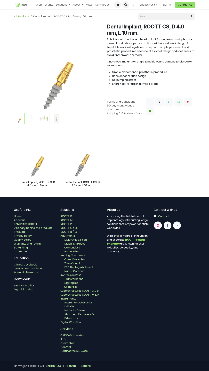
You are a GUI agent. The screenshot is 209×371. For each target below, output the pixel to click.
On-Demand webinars (28, 268)
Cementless (72, 247)
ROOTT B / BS (69, 232)
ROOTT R (66, 216)
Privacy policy (23, 236)
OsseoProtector (74, 259)
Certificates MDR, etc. (74, 351)
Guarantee (67, 343)
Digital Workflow (70, 322)
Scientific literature (26, 272)
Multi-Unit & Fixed (75, 240)
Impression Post (70, 275)
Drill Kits (69, 306)
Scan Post (70, 287)
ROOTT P (66, 224)
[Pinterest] (188, 102)
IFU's (63, 339)
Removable (71, 251)
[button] (125, 4)
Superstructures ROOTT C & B (79, 291)
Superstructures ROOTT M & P (79, 295)
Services (66, 329)
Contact (65, 347)
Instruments (68, 298)
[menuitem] (38, 4)
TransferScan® (73, 279)
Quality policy (22, 240)
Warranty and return (27, 244)
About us (19, 220)
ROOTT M (66, 220)
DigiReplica (71, 283)
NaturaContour (74, 271)
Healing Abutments (72, 255)
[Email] (150, 111)
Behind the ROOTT (25, 224)
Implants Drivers (75, 310)
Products (19, 232)
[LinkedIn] (169, 102)
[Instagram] (158, 225)
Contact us (21, 251)
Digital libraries (23, 289)
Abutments (67, 236)
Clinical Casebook (25, 264)
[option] (104, 162)
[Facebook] (150, 102)
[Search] (191, 16)
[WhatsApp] (179, 102)
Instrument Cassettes (78, 302)
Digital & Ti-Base (74, 244)
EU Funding (21, 247)
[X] (159, 102)
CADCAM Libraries (72, 335)
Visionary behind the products (33, 228)
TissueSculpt (72, 263)
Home (18, 216)
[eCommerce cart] (117, 4)
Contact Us (185, 5)
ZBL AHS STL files (24, 285)
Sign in (167, 5)
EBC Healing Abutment (78, 267)
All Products (21, 16)
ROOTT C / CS (69, 228)
